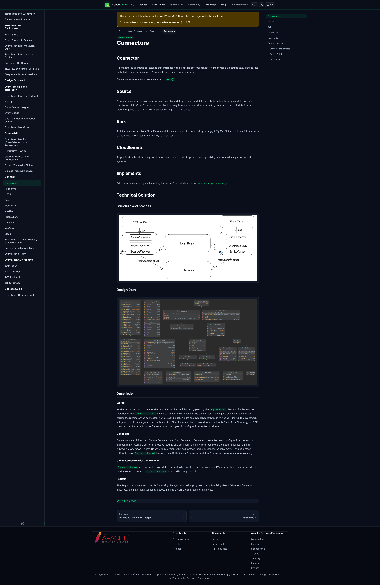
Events (176, 544)
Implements (273, 38)
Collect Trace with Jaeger (19, 170)
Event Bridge (12, 112)
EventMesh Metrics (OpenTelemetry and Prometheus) (16, 142)
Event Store (11, 34)
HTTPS (8, 101)
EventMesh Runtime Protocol (21, 95)
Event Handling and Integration (16, 88)
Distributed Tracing (16, 150)
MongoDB (10, 205)
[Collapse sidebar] (22, 523)
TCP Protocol (12, 277)
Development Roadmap (18, 19)
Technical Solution (276, 43)
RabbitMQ (10, 188)
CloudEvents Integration (19, 107)
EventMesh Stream (15, 253)
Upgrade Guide (13, 288)
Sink (269, 27)
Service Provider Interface (19, 248)
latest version (172, 22)
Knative (9, 211)
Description (275, 60)
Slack (8, 233)
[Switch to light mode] (261, 4)
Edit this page (128, 500)
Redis (8, 199)
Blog (223, 4)
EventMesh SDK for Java (19, 259)
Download (211, 4)
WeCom (9, 228)
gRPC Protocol (13, 282)
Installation (11, 265)
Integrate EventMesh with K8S (22, 68)
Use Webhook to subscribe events (20, 120)
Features (143, 4)
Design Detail (276, 54)
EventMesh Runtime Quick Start (20, 47)
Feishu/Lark (11, 216)
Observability (12, 133)
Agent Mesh (176, 4)
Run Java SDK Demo (16, 63)
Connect (10, 176)
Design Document (15, 80)
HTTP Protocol (13, 271)
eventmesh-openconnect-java (213, 183)
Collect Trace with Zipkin (19, 165)
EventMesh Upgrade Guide (20, 295)
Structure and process (280, 49)
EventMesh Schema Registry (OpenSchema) (21, 241)
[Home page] (119, 31)
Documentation (238, 4)
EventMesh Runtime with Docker (19, 56)
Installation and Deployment (13, 27)
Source (271, 22)
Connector (272, 16)
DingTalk (10, 222)
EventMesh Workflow (17, 127)
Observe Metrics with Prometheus (17, 158)
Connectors (11, 183)
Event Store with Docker (18, 40)
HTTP (8, 194)
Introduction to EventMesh (20, 13)
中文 (254, 4)
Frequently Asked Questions (21, 74)
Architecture (158, 4)
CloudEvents (273, 32)
